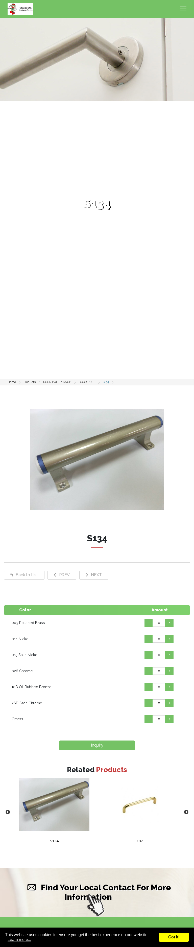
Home (12, 382)
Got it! (174, 937)
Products (29, 382)
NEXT (96, 574)
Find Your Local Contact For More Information (106, 892)
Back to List (27, 574)
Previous (7, 812)
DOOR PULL (87, 382)
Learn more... (19, 939)
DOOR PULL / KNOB (57, 382)
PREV (64, 574)
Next (186, 812)
